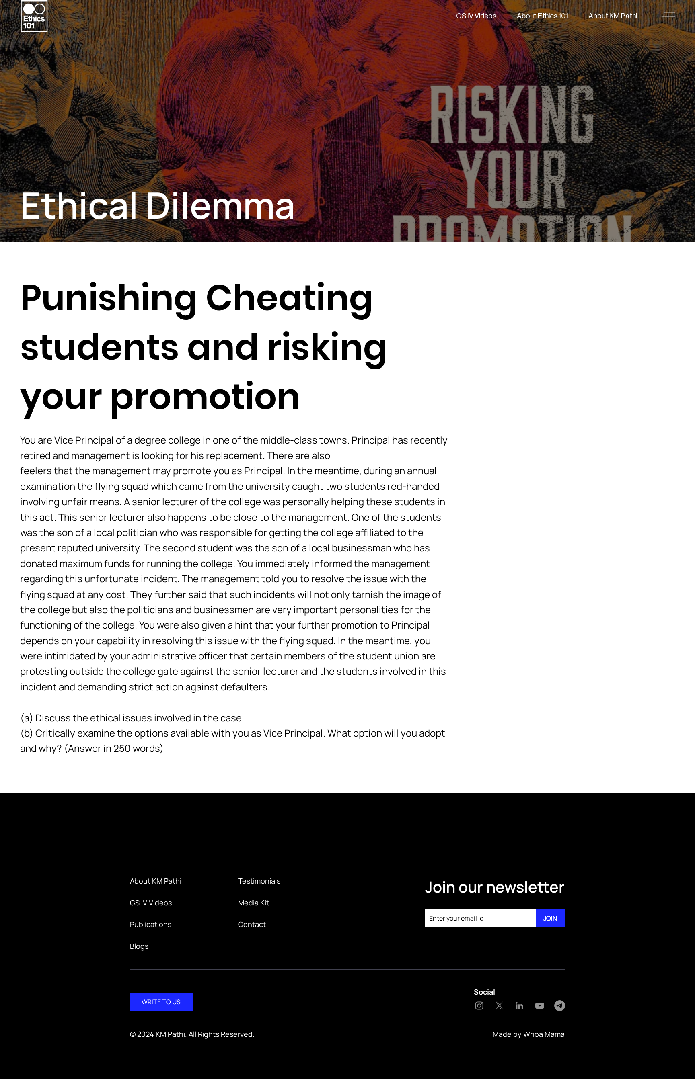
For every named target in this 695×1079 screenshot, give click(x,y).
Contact (252, 924)
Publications (150, 924)
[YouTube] (539, 1005)
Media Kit (253, 902)
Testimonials (259, 881)
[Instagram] (479, 1005)
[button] (668, 16)
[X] (499, 1005)
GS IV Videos (151, 902)
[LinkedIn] (519, 1005)
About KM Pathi (155, 881)
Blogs (139, 946)
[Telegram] (559, 1005)
